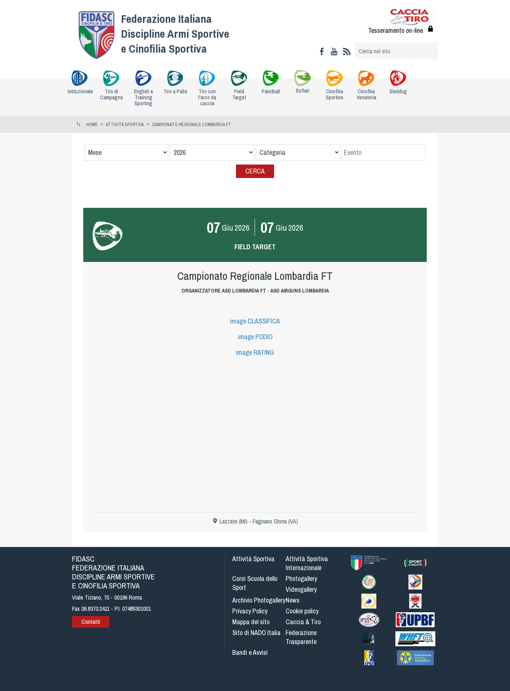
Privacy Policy (249, 611)
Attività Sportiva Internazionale (307, 563)
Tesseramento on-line (395, 30)
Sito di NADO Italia (256, 632)
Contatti (90, 621)
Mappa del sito (251, 621)
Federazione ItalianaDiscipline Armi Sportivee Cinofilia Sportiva (175, 33)
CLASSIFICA (255, 321)
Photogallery (301, 578)
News (292, 600)
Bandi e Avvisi (250, 652)
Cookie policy (302, 611)
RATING (255, 352)
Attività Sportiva (253, 558)
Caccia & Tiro (303, 621)
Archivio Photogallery (258, 600)
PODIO (255, 336)
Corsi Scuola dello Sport (254, 583)
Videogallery (301, 589)
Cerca (255, 171)
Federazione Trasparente (301, 637)
